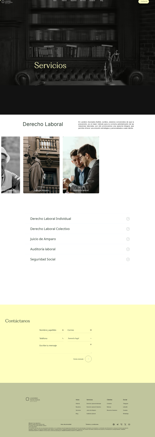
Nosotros (78, 407)
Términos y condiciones (92, 424)
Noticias (109, 407)
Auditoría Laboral (91, 413)
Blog (77, 413)
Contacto (109, 403)
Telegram (125, 403)
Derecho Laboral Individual (94, 403)
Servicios (78, 410)
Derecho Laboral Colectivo (94, 407)
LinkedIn (125, 407)
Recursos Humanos (112, 410)
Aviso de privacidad (66, 424)
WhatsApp (126, 413)
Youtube (125, 410)
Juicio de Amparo (91, 410)
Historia (78, 403)
